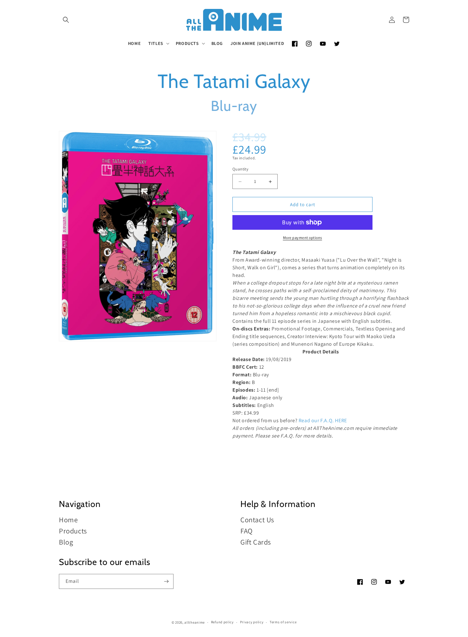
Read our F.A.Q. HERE (323, 420)
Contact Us (257, 520)
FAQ (246, 530)
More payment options (302, 237)
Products (73, 530)
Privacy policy (252, 622)
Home (68, 520)
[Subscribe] (166, 581)
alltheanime (194, 622)
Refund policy (222, 622)
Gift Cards (255, 542)
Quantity (240, 169)
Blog (66, 542)
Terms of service (283, 622)
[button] (66, 20)
